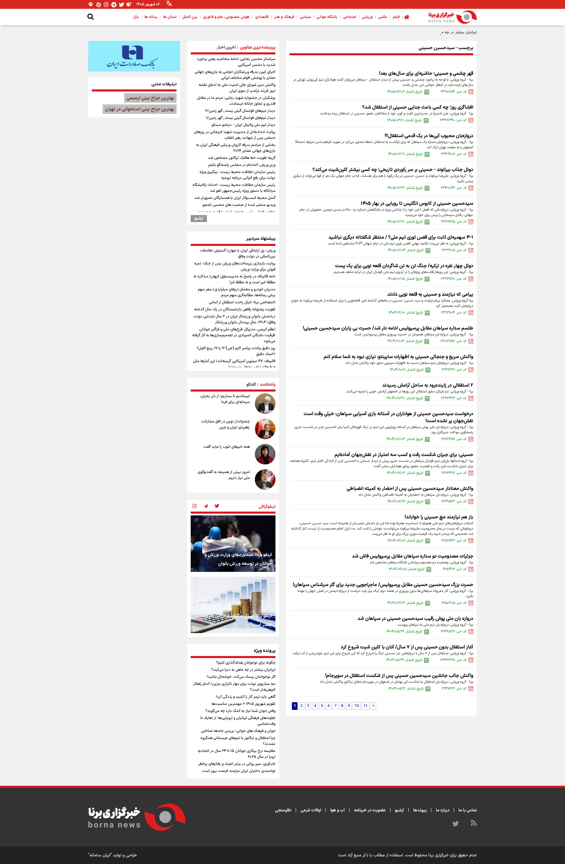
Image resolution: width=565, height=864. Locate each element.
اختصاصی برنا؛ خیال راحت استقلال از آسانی (242, 302)
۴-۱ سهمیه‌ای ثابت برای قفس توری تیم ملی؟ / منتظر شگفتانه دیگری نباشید (400, 237)
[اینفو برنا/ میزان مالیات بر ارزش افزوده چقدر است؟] (233, 605)
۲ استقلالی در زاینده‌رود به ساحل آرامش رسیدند (427, 385)
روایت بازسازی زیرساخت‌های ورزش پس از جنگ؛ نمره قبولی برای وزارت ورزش (234, 266)
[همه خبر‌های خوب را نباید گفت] (265, 454)
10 (357, 706)
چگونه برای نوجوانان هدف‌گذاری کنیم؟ (245, 663)
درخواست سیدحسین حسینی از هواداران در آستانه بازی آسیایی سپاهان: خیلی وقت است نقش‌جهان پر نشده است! (388, 417)
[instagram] (194, 506)
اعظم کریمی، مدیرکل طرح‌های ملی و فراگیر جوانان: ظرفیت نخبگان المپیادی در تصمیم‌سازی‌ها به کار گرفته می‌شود (233, 335)
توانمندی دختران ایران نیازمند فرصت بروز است (238, 771)
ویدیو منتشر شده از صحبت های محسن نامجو (238, 205)
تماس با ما (467, 810)
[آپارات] (98, 5)
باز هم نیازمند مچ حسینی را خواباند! (439, 517)
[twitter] (217, 506)
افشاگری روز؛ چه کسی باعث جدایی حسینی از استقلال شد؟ (417, 107)
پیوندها (420, 810)
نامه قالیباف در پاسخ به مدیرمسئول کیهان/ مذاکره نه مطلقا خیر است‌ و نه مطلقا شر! (234, 279)
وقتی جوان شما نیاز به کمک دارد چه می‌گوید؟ (240, 711)
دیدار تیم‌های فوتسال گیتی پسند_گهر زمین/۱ (240, 118)
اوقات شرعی (310, 810)
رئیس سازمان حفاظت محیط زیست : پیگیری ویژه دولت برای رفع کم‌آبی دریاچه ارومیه (237, 175)
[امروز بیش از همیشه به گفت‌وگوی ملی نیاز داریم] (265, 479)
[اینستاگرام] (106, 5)
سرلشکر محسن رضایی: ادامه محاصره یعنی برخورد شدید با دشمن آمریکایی (236, 62)
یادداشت (267, 385)
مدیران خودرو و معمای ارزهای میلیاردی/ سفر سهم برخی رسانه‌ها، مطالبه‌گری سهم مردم (236, 292)
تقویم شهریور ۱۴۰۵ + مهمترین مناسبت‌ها (243, 704)
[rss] (474, 824)
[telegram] (206, 506)
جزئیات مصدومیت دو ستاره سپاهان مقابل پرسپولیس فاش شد (412, 556)
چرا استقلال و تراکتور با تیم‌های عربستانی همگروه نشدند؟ (237, 741)
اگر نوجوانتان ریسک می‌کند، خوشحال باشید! (241, 677)
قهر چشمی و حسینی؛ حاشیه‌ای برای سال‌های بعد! (426, 73)
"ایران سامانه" (100, 855)
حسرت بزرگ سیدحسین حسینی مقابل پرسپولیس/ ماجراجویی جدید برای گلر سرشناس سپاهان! (383, 584)
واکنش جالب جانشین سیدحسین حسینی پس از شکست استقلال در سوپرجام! (399, 675)
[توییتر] (121, 5)
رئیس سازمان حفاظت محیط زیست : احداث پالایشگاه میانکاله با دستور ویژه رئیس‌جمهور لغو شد (233, 188)
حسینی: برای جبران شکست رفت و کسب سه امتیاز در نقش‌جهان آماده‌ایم (404, 454)
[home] (406, 17)
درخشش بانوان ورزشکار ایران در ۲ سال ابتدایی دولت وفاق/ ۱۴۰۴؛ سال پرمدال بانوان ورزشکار (234, 319)
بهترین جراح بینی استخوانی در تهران (139, 109)
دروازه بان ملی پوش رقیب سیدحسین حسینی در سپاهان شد (415, 618)
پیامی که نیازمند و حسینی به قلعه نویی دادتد (430, 294)
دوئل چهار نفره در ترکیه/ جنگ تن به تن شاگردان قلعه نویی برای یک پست (404, 265)
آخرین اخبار (226, 47)
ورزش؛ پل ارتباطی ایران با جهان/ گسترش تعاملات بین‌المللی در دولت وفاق (237, 253)
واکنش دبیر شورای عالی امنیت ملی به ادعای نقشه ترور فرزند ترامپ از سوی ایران (237, 88)
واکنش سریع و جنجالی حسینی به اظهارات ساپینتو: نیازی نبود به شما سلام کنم (398, 356)
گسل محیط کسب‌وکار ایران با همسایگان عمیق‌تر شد (235, 198)
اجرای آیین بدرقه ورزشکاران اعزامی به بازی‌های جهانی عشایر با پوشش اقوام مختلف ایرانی (235, 75)
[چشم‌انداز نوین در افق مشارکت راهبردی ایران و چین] (265, 429)
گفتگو (251, 385)
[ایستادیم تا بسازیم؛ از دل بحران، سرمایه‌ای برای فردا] (265, 403)
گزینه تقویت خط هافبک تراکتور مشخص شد (241, 158)
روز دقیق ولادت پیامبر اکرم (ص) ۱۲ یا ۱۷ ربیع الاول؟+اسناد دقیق (236, 351)
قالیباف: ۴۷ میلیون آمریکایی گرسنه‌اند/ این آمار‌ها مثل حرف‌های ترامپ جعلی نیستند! (234, 364)
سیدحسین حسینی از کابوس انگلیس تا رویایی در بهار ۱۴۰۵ (417, 203)
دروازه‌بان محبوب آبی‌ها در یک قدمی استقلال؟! (429, 135)
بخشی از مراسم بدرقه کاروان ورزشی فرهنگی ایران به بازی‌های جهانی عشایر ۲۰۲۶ (235, 148)
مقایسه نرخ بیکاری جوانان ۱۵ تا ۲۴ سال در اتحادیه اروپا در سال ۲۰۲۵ (236, 754)
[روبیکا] (129, 5)
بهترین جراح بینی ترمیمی (150, 97)
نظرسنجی (283, 810)
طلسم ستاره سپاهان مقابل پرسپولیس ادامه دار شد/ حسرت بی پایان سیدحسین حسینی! (388, 328)
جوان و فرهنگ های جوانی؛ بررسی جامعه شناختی (238, 731)
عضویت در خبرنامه (370, 810)
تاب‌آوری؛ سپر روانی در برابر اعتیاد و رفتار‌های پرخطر (236, 764)
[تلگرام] (114, 5)
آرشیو (198, 219)
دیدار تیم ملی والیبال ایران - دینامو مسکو (243, 125)
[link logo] (452, 17)
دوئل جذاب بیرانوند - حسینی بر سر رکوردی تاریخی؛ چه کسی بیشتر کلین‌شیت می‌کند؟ (393, 169)
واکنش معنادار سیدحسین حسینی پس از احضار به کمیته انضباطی (410, 488)
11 (365, 706)
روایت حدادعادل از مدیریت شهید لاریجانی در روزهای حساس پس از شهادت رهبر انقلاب (234, 135)
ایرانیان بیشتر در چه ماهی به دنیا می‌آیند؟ (443, 32)
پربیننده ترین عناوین (257, 47)
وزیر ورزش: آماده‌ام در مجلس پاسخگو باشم (241, 165)
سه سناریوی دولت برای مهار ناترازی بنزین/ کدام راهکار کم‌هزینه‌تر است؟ (234, 687)
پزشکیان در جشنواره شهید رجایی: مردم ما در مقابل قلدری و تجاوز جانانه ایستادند (236, 101)
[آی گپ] (91, 5)
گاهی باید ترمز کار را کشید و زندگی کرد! (245, 697)
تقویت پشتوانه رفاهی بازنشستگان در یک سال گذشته (234, 309)
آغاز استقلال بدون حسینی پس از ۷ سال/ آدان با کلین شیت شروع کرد (407, 647)
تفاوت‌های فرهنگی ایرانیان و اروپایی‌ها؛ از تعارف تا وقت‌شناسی (237, 721)
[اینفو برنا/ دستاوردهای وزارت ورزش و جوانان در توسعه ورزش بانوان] (233, 543)
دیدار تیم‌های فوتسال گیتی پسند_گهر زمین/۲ (240, 111)
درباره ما (442, 810)
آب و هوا (337, 810)
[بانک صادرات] (134, 56)
